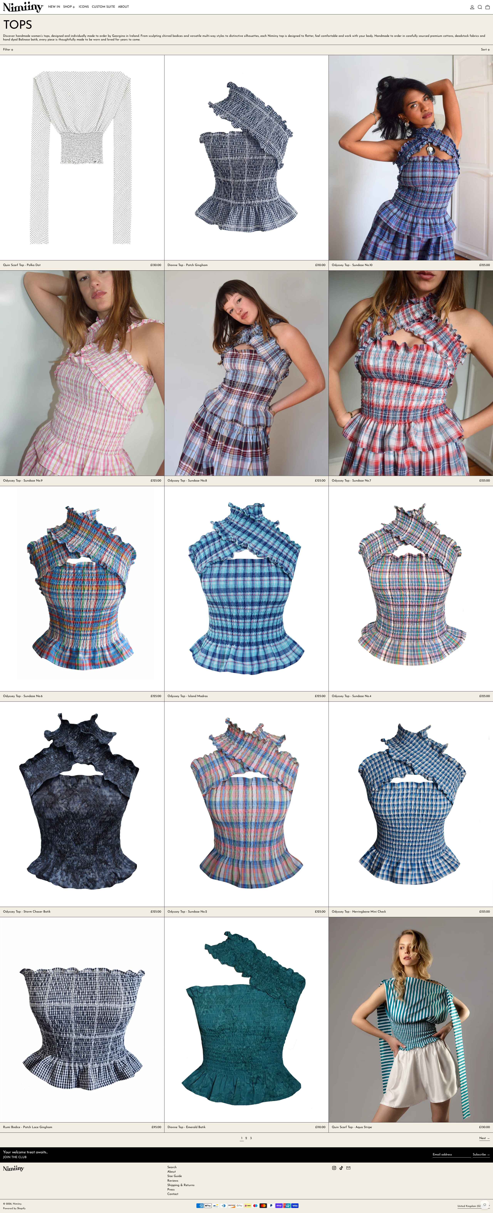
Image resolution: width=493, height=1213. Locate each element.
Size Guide (174, 1176)
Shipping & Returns (181, 1185)
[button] (480, 7)
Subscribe (479, 1154)
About (171, 1171)
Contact (172, 1194)
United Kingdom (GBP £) (472, 1206)
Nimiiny (17, 1204)
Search (172, 1167)
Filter (6, 49)
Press (171, 1189)
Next (482, 1138)
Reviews (172, 1180)
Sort (484, 49)
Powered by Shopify (14, 1208)
